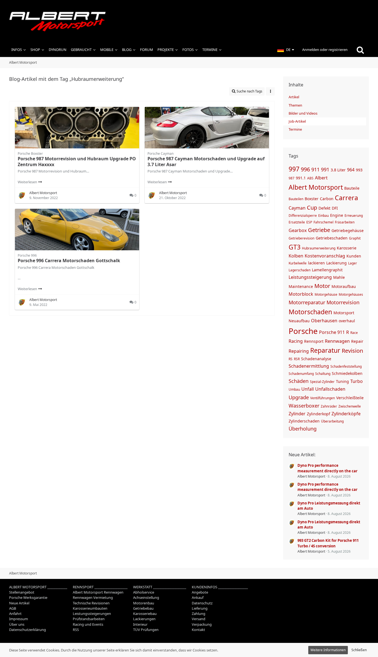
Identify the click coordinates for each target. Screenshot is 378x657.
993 (359, 169)
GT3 (295, 247)
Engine (336, 215)
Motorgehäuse (326, 294)
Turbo (356, 381)
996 (305, 169)
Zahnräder (329, 406)
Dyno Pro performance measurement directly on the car (327, 468)
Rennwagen (337, 341)
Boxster (312, 198)
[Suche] (360, 50)
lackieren (316, 263)
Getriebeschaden (332, 238)
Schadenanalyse (316, 358)
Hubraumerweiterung (318, 248)
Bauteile (351, 188)
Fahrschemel (323, 222)
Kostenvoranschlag (325, 256)
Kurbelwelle (298, 263)
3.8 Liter (338, 169)
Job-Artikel (297, 121)
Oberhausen (324, 321)
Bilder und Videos (303, 113)
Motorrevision (343, 302)
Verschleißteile (350, 397)
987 (291, 178)
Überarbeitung (332, 421)
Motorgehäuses (351, 294)
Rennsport (313, 341)
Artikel (294, 96)
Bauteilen (296, 199)
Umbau (294, 389)
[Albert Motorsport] (189, 21)
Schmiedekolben (347, 373)
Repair (357, 341)
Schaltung (322, 373)
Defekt (324, 208)
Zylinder (297, 414)
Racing (296, 341)
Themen (295, 105)
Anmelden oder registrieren (325, 49)
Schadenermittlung (309, 366)
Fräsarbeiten (344, 222)
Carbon (326, 198)
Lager (352, 263)
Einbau (323, 215)
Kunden (353, 256)
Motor (322, 286)
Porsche (303, 331)
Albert (321, 178)
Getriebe (319, 230)
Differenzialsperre (303, 215)
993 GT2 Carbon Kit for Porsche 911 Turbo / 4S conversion (328, 543)
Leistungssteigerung (310, 277)
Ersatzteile (297, 222)
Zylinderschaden (304, 421)
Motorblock (301, 294)
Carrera (346, 197)
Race (354, 332)
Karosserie (346, 248)
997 (294, 168)
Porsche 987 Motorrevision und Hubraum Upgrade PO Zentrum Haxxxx (77, 161)
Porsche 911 (332, 332)
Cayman (297, 208)
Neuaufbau (299, 320)
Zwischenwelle (349, 406)
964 (350, 170)
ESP (309, 222)
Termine (295, 129)
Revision (352, 350)
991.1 (301, 178)
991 (325, 169)
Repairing (299, 351)
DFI (335, 208)
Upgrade (299, 397)
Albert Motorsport (316, 187)
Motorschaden (310, 311)
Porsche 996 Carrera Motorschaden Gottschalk (69, 260)
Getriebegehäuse (348, 230)
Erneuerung (354, 215)
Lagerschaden (299, 270)
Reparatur (325, 350)
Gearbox (298, 230)
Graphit (355, 238)
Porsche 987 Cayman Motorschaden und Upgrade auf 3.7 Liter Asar (206, 161)
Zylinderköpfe (346, 414)
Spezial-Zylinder (322, 381)
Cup (312, 207)
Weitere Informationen (328, 650)
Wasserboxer (304, 405)
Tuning (342, 381)
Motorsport (343, 312)
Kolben (296, 256)
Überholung (303, 428)
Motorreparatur (307, 302)
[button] (285, 50)
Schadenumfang (301, 373)
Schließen (359, 650)
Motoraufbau (344, 286)
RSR (297, 359)
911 (315, 169)
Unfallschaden (330, 389)
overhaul (347, 320)
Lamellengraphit (327, 269)
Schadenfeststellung (346, 366)
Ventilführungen (322, 398)
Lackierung (336, 263)
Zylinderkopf (318, 413)
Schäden (299, 381)
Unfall (307, 389)
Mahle (339, 277)
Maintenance (301, 286)
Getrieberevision (301, 238)
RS (290, 359)
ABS (310, 178)
